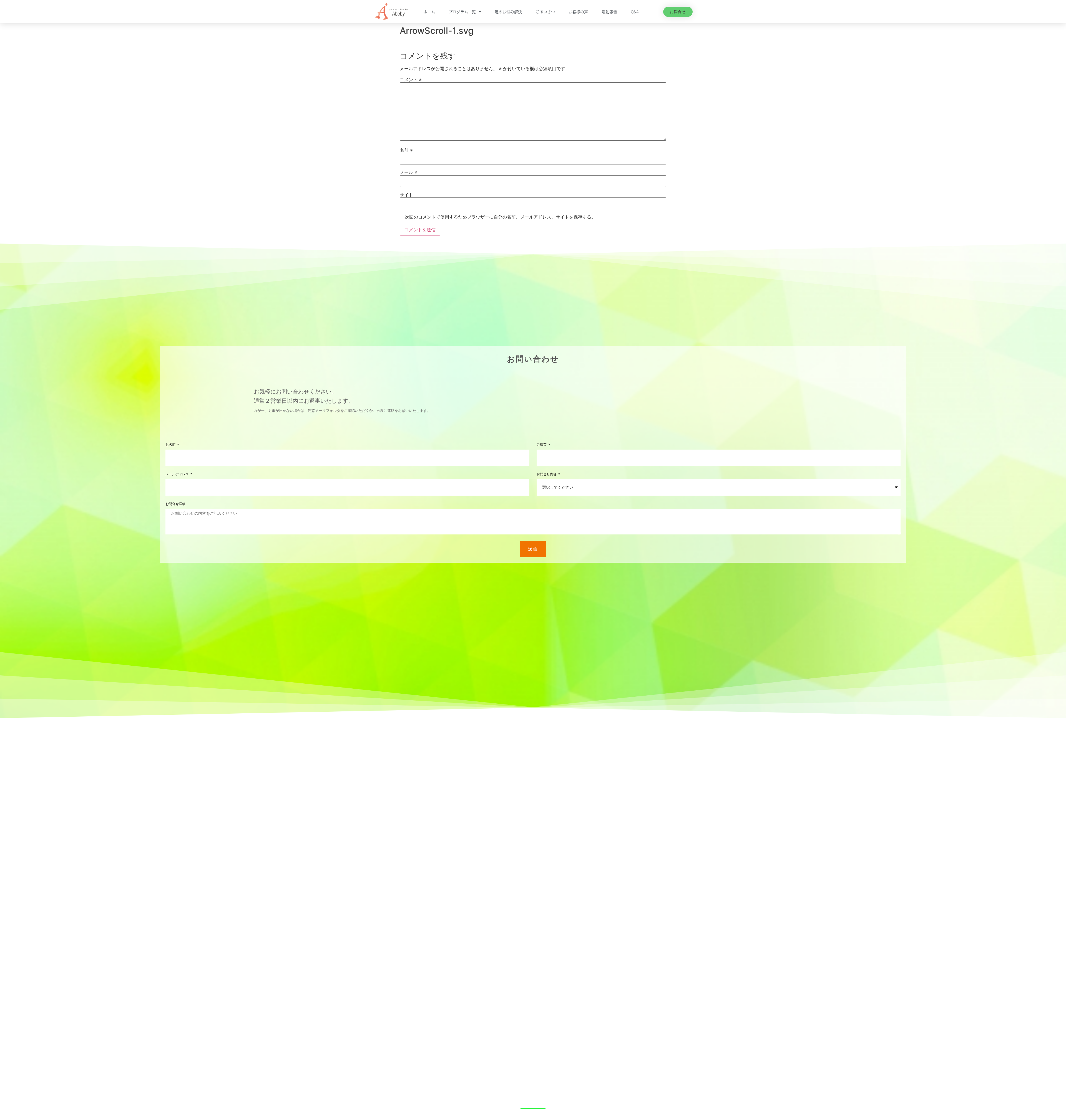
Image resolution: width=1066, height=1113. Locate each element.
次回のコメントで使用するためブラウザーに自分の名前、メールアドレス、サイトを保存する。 (500, 217)
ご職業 (542, 445)
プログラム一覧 (462, 11)
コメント (411, 79)
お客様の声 (578, 11)
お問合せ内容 (547, 474)
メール (408, 172)
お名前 (171, 445)
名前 (406, 150)
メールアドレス (177, 474)
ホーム (429, 11)
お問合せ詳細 (175, 504)
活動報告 (609, 11)
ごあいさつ (545, 11)
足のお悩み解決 (508, 11)
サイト (406, 194)
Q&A (635, 11)
